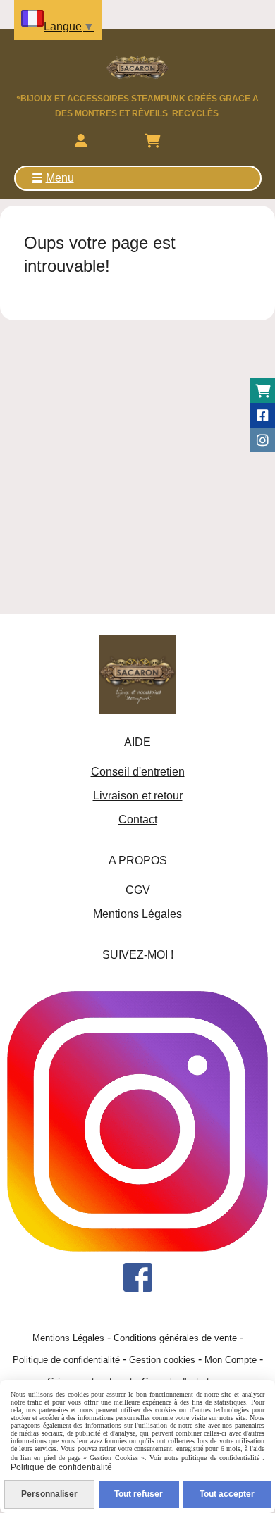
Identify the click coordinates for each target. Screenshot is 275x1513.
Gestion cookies (162, 1360)
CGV (138, 890)
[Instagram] (262, 440)
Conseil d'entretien (138, 772)
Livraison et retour (138, 796)
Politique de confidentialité (66, 1360)
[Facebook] (262, 415)
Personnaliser (49, 1494)
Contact (137, 820)
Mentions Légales (137, 914)
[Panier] (262, 390)
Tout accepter (227, 1494)
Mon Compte (230, 1360)
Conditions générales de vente (175, 1338)
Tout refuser (138, 1494)
